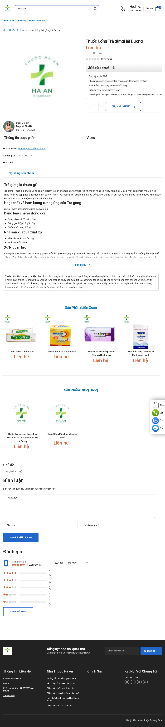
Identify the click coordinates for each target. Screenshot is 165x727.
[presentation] (157, 341)
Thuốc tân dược (36, 20)
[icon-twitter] (94, 53)
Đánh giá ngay (18, 611)
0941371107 (136, 10)
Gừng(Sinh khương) (13, 471)
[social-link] (127, 682)
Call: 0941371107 (132, 677)
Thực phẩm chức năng (15, 20)
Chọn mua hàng (121, 106)
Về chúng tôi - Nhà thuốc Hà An (61, 683)
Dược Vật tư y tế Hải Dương (31, 148)
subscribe (149, 651)
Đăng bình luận (19, 537)
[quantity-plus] (100, 106)
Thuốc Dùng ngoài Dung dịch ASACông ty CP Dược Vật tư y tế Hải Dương (22, 438)
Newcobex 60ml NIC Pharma (62, 351)
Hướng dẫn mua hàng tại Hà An (61, 678)
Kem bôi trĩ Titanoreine (22, 351)
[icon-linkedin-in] (100, 53)
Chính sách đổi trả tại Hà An (59, 705)
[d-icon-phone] (123, 8)
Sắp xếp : (60, 563)
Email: (6, 683)
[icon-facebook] (88, 53)
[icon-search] (95, 8)
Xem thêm (80, 265)
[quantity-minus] (88, 106)
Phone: (7, 678)
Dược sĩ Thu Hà (24, 126)
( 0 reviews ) (107, 59)
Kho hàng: (8, 688)
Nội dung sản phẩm (21, 173)
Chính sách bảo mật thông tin (60, 688)
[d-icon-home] (4, 30)
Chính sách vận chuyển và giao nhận (63, 693)
